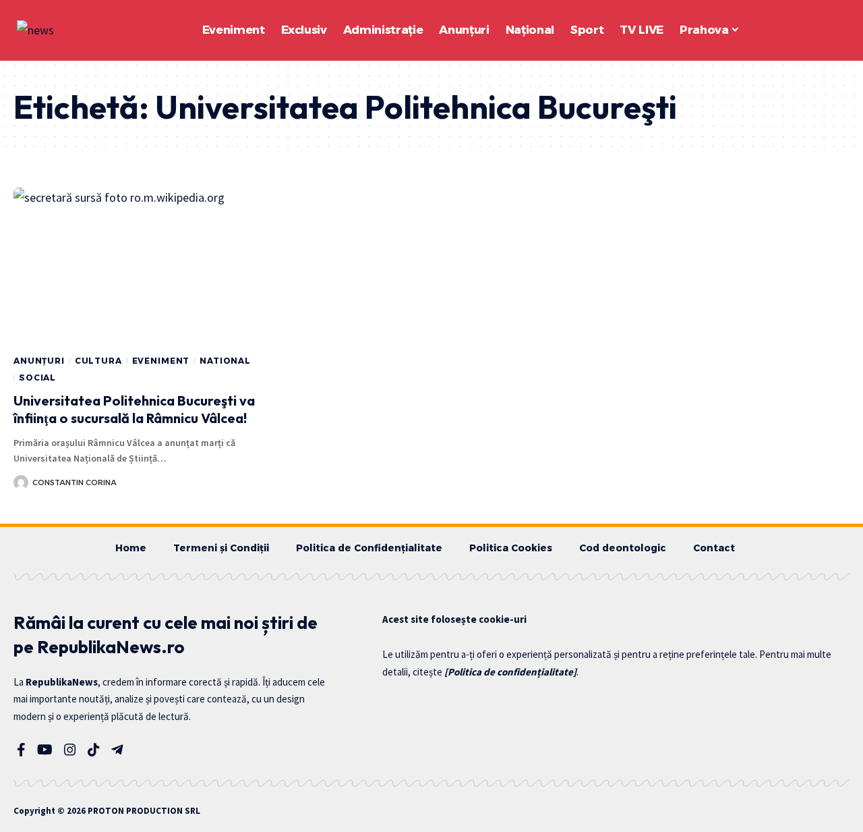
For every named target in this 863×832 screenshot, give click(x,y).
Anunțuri (39, 361)
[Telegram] (117, 749)
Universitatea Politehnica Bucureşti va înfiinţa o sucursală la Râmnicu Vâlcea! (134, 409)
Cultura (98, 361)
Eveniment (161, 361)
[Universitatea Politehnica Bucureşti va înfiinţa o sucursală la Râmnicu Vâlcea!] (143, 266)
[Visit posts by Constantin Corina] (20, 482)
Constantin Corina (74, 482)
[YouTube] (45, 749)
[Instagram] (70, 749)
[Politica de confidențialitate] (510, 671)
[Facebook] (21, 749)
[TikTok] (93, 749)
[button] (802, 30)
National (225, 361)
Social (37, 377)
